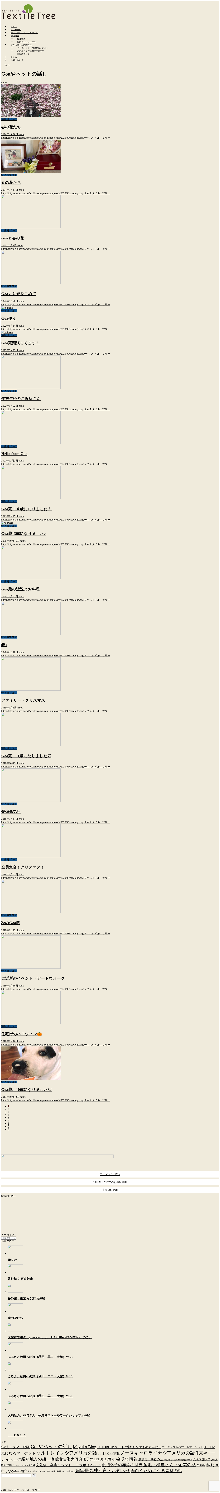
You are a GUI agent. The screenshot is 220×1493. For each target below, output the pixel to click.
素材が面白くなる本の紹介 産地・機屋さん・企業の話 (51, 1471)
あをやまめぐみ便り (146, 1447)
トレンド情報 (111, 1453)
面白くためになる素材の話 (156, 1470)
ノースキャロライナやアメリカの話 (157, 1452)
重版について (23, 54)
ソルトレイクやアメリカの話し (69, 1452)
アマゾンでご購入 (110, 1174)
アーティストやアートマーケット (182, 1447)
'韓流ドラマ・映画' (15, 1447)
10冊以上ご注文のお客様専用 (110, 1182)
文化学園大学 (201, 1459)
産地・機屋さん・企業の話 (169, 1464)
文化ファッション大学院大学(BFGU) (177, 1460)
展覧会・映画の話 (150, 1459)
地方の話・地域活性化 (50, 1459)
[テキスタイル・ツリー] (28, 19)
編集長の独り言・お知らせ (102, 1470)
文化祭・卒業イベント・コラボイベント (68, 1465)
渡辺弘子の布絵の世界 (122, 1465)
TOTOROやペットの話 (114, 1447)
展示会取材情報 (122, 1458)
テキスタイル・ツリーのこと (24, 32)
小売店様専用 (110, 1189)
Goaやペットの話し (51, 1446)
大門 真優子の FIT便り (89, 1459)
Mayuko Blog (84, 1446)
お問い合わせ (17, 60)
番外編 (200, 1465)
